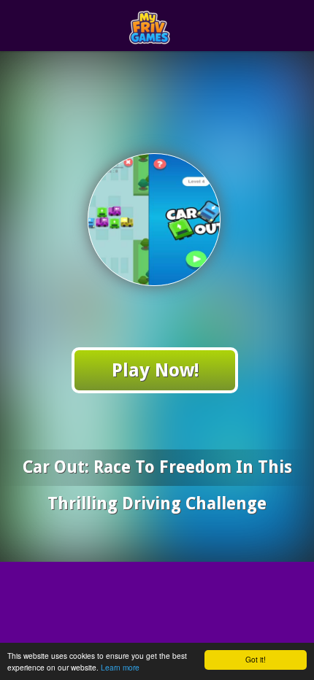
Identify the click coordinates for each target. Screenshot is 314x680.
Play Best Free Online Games (183, 25)
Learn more (120, 667)
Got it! (255, 659)
